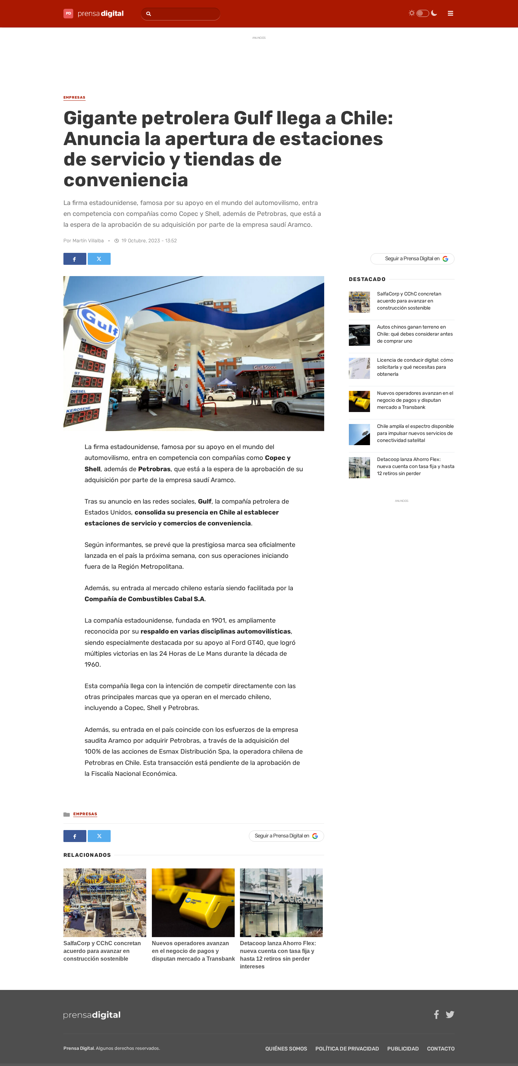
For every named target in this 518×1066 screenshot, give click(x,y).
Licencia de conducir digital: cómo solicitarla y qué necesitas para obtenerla (415, 367)
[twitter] (450, 1015)
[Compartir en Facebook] (74, 259)
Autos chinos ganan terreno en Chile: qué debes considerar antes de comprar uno (415, 334)
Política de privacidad (347, 1049)
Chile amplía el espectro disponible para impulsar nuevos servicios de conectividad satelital (415, 433)
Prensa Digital (78, 1048)
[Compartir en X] (99, 259)
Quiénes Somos (286, 1049)
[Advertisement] (259, 59)
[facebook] (436, 1015)
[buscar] (147, 14)
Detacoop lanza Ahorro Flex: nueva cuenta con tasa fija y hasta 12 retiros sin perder (416, 466)
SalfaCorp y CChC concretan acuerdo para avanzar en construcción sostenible (102, 951)
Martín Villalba (88, 241)
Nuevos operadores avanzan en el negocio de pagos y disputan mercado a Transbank (193, 951)
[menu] (447, 11)
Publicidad (403, 1049)
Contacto (441, 1049)
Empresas (85, 814)
